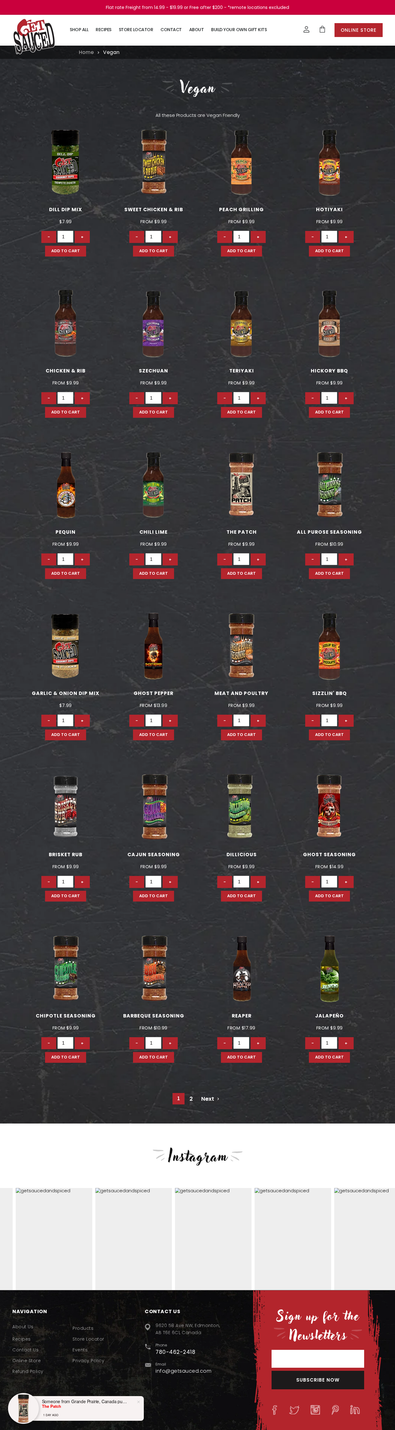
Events (80, 1350)
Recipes (103, 30)
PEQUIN (66, 532)
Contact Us (25, 1350)
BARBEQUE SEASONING (153, 1016)
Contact (171, 30)
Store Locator (136, 30)
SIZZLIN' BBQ (329, 693)
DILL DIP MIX (65, 209)
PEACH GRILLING (241, 209)
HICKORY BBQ (329, 371)
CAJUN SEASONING (153, 854)
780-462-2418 (175, 1352)
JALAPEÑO (329, 1016)
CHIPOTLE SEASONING (66, 1016)
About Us (22, 1327)
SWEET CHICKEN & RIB (153, 209)
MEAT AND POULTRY (241, 693)
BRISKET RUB (65, 854)
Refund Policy (28, 1371)
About (196, 30)
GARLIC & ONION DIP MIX (65, 693)
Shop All (79, 30)
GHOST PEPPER (153, 693)
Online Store (358, 30)
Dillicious (242, 854)
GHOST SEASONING (329, 854)
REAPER (242, 1016)
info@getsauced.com (183, 1371)
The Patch (242, 532)
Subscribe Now (317, 1380)
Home (86, 52)
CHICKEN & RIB (65, 371)
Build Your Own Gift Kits (239, 30)
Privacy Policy (88, 1361)
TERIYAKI (241, 371)
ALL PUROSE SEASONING (329, 532)
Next (208, 1099)
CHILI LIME (153, 532)
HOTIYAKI (329, 209)
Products (83, 1328)
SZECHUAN (153, 371)
